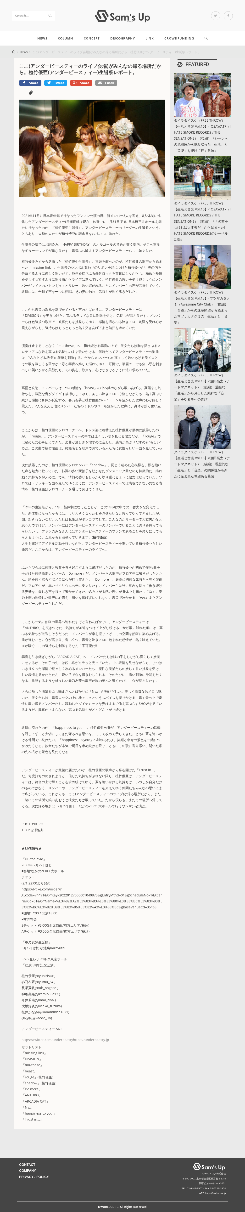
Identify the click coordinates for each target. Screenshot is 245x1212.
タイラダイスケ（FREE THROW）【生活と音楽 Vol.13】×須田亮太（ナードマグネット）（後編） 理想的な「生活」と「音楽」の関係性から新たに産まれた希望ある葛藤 (202, 464)
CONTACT (27, 1165)
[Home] (13, 52)
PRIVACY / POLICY (34, 1177)
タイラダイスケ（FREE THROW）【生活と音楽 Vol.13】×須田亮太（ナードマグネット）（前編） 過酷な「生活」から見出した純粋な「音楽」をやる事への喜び (202, 387)
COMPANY (27, 1170)
